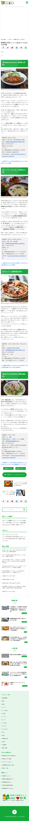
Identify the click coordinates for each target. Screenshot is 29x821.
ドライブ (4, 726)
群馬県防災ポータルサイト (8, 788)
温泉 (3, 735)
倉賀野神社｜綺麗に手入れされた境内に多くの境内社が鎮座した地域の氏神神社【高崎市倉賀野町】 (14, 587)
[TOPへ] (14, 812)
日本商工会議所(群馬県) (7, 785)
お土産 (3, 713)
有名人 (3, 741)
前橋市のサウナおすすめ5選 (9, 591)
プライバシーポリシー (7, 761)
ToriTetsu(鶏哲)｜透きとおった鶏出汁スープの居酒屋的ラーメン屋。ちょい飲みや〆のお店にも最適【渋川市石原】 (13, 561)
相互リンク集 (5, 768)
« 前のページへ (8, 468)
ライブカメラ (5, 729)
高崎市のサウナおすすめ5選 (9, 575)
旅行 (3, 701)
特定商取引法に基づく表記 (8, 765)
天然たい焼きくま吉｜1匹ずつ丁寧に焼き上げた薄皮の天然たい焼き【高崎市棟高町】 (13, 550)
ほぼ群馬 (4, 744)
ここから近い (9, 39)
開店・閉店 (4, 747)
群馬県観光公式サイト (7, 782)
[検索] (24, 509)
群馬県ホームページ (6, 775)
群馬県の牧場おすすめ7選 (8, 579)
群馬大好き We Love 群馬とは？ (9, 755)
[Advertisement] (14, 22)
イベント (4, 716)
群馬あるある (5, 738)
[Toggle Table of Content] (2, 55)
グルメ (3, 719)
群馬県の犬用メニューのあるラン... (20, 39)
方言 (3, 732)
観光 (3, 704)
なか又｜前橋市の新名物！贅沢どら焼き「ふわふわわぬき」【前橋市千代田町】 (14, 555)
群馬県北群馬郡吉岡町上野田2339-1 (15, 142)
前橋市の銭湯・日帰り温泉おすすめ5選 (11, 583)
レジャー (4, 707)
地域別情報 (4, 698)
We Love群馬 (3, 39)
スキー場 (4, 723)
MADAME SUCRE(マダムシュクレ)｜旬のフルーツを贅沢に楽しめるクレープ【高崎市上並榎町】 (14, 566)
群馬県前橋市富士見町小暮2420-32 (15, 350)
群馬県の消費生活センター (8, 779)
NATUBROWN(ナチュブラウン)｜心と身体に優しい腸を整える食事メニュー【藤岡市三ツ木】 (13, 571)
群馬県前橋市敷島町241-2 (12, 441)
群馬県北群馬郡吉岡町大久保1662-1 (15, 243)
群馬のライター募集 (6, 758)
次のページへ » (21, 468)
